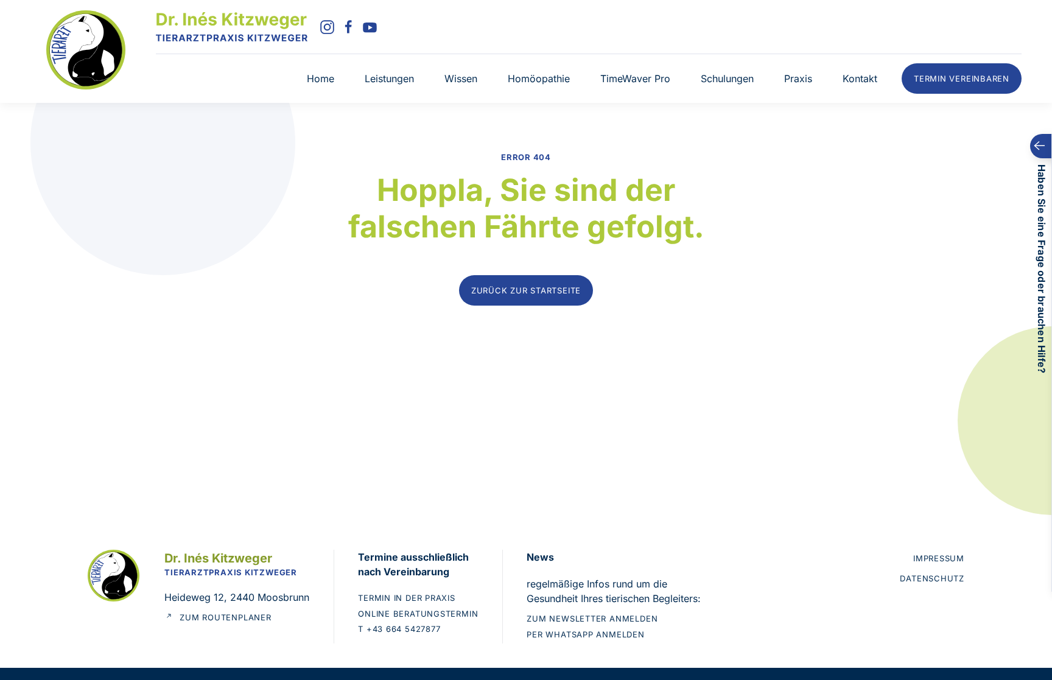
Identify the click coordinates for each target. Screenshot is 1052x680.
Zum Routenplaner (225, 617)
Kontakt (860, 78)
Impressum (938, 558)
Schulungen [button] (727, 78)
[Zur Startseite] (85, 49)
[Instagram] (327, 26)
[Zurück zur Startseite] (231, 26)
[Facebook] (348, 26)
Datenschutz (932, 578)
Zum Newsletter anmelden (592, 618)
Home (320, 78)
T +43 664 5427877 (399, 629)
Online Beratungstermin (418, 614)
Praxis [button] (798, 78)
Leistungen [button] (389, 78)
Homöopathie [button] (539, 78)
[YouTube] (369, 26)
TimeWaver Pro (635, 78)
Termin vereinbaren (961, 78)
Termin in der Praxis (406, 598)
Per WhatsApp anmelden (585, 634)
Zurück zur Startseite (526, 290)
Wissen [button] (460, 78)
